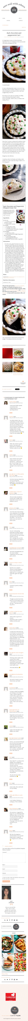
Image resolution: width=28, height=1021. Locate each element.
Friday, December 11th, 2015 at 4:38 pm (16, 417)
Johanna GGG (12, 508)
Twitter (7, 290)
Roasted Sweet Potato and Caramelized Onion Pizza (19, 27)
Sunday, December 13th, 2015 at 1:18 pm (16, 712)
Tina (10, 527)
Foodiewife (12, 687)
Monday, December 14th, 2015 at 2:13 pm (16, 784)
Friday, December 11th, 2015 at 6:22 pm (16, 441)
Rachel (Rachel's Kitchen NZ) (16, 593)
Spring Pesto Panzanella (18, 359)
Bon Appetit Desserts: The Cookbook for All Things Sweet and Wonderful (13, 277)
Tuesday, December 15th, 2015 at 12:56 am (16, 809)
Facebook (16, 290)
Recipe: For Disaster (6, 359)
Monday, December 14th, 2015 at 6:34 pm (16, 797)
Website (4, 873)
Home (4, 18)
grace (10, 830)
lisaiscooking (12, 401)
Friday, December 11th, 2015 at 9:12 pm (16, 494)
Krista (10, 440)
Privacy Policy (5, 974)
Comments (21, 37)
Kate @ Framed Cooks (15, 738)
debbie (11, 455)
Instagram (23, 290)
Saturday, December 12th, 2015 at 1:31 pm (16, 565)
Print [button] (20, 225)
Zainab (11, 726)
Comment (4, 852)
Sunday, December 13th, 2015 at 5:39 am (16, 655)
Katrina (11, 416)
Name (3, 864)
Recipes (8, 20)
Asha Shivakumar (13, 808)
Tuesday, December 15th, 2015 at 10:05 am (16, 831)
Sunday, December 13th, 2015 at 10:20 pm (16, 727)
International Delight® (19, 285)
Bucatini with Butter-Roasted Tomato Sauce (18, 374)
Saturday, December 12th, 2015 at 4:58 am (16, 509)
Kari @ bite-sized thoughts (16, 652)
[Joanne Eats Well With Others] (14, 7)
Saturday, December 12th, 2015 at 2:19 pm (16, 596)
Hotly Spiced (12, 627)
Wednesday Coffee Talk (7, 373)
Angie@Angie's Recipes (15, 547)
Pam (10, 757)
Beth (10, 581)
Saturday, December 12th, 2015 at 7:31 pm (16, 614)
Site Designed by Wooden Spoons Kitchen (12, 1018)
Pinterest (11, 290)
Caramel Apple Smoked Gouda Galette (11, 25)
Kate (10, 783)
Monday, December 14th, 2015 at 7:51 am (16, 739)
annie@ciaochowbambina (16, 674)
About (20, 18)
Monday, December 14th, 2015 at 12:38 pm (16, 758)
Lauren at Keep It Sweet (15, 562)
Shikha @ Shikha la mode (15, 795)
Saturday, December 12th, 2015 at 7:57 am (16, 528)
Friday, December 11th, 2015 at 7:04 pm (16, 476)
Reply (11, 412)
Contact (21, 20)
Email (3, 869)
